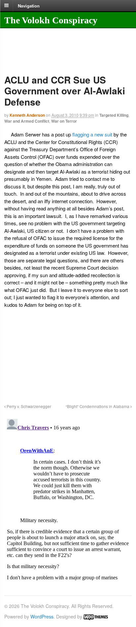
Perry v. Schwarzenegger (28, 406)
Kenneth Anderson (27, 115)
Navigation (29, 5)
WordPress (41, 616)
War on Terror (64, 121)
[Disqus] (68, 498)
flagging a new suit (92, 134)
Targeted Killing (113, 115)
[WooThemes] (96, 616)
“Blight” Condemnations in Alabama (98, 406)
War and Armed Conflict (26, 121)
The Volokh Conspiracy (50, 20)
